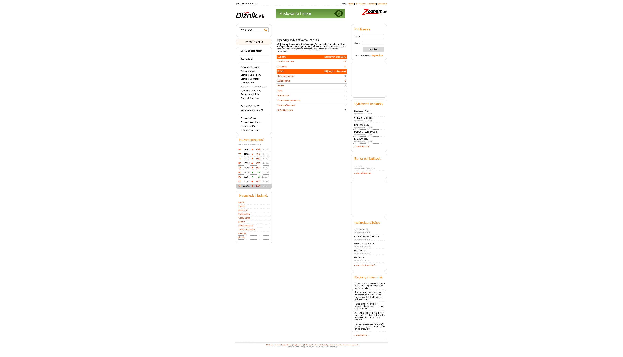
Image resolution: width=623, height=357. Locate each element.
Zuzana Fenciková (246, 229)
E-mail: (357, 37)
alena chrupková (245, 226)
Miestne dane (248, 82)
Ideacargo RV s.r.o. (362, 111)
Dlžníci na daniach (250, 78)
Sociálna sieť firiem (285, 62)
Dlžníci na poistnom (251, 75)
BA (239, 149)
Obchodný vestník (250, 98)
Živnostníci (282, 66)
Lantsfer (242, 206)
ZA (239, 168)
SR (239, 186)
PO (239, 177)
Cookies (315, 345)
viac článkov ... (362, 335)
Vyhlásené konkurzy (251, 90)
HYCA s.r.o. (359, 258)
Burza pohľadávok (250, 67)
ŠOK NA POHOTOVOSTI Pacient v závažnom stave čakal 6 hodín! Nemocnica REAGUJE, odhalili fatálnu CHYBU (370, 296)
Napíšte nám (298, 345)
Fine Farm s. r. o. (361, 125)
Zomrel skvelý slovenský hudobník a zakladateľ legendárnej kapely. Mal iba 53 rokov (370, 285)
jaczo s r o (242, 210)
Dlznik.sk (269, 345)
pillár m (241, 222)
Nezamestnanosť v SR (252, 110)
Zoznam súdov (248, 118)
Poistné (280, 86)
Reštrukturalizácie (250, 94)
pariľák (241, 202)
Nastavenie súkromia (351, 345)
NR (239, 163)
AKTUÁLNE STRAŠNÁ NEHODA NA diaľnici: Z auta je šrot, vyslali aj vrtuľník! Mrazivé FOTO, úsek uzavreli (370, 316)
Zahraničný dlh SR (250, 106)
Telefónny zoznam (250, 130)
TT (239, 154)
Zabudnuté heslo (361, 55)
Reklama (307, 345)
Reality (351, 4)
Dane (279, 91)
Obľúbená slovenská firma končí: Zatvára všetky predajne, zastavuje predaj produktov (370, 326)
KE (239, 181)
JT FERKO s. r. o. (361, 230)
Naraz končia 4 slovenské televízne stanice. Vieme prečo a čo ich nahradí (369, 306)
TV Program (361, 4)
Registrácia (377, 55)
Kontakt (277, 345)
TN (239, 159)
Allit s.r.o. (358, 166)
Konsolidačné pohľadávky (254, 86)
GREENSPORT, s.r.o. (363, 118)
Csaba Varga (244, 218)
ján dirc (241, 237)
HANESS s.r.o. (360, 251)
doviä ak (242, 233)
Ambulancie (382, 4)
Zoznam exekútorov (251, 122)
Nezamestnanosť (251, 140)
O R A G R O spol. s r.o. (364, 244)
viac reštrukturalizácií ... (366, 265)
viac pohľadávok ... (364, 173)
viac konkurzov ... (363, 146)
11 (345, 66)
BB (239, 172)
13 (345, 62)
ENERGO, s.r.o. (361, 139)
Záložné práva (248, 71)
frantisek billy (244, 214)
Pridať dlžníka (254, 41)
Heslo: (357, 43)
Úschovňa (372, 4)
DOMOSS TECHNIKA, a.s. (365, 132)
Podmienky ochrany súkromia (331, 345)
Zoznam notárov (249, 126)
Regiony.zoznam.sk (368, 277)
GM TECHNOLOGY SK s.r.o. (366, 237)
